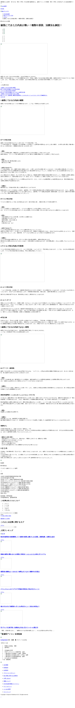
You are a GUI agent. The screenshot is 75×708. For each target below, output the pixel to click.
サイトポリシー (8, 686)
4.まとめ (3, 96)
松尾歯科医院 (4, 640)
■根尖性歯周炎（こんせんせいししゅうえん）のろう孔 (27, 95)
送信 (16, 513)
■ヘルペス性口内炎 (6, 92)
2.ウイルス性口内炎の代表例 (8, 90)
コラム (2, 525)
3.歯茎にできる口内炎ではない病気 (10, 93)
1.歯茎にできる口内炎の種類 (8, 87)
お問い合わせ (7, 678)
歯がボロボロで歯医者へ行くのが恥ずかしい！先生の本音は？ (20, 606)
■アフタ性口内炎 (5, 89)
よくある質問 (7, 689)
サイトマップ (7, 692)
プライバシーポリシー (9, 673)
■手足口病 (22, 92)
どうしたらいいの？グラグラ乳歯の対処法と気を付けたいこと (20, 589)
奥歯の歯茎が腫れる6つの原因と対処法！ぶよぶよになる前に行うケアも (23, 554)
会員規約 (6, 670)
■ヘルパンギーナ (15, 92)
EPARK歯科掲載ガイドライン (11, 683)
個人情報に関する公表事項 (11, 675)
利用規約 (6, 667)
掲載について (7, 681)
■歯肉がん (44, 95)
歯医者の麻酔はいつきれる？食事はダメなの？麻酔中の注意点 (20, 571)
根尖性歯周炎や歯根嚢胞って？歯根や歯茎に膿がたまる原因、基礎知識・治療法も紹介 (28, 537)
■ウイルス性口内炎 (15, 89)
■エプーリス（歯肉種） (7, 95)
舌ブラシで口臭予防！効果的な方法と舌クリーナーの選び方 (19, 627)
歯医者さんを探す (5, 518)
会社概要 (6, 665)
